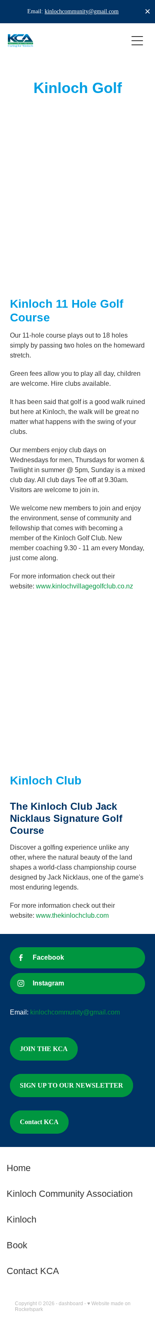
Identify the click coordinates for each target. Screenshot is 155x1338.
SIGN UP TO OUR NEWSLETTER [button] (71, 1085)
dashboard (71, 1303)
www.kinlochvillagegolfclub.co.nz (84, 586)
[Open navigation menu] (137, 41)
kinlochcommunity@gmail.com (82, 11)
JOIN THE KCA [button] (44, 1048)
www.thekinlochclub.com (72, 915)
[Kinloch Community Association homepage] (68, 40)
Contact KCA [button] (39, 1121)
